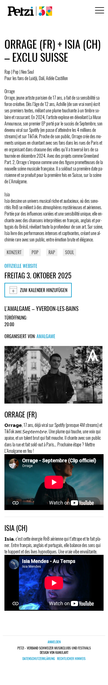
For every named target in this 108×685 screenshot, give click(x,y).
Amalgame (46, 336)
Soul (69, 252)
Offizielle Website (20, 266)
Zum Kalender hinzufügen (43, 290)
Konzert (14, 252)
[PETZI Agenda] (29, 11)
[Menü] (98, 11)
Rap (51, 252)
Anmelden (54, 641)
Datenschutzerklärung (38, 658)
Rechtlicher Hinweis (71, 658)
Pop (35, 252)
